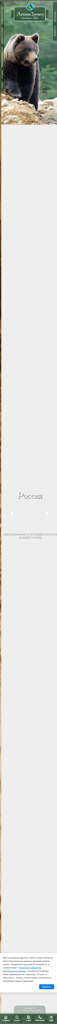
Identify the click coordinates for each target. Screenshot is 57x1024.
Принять (46, 987)
